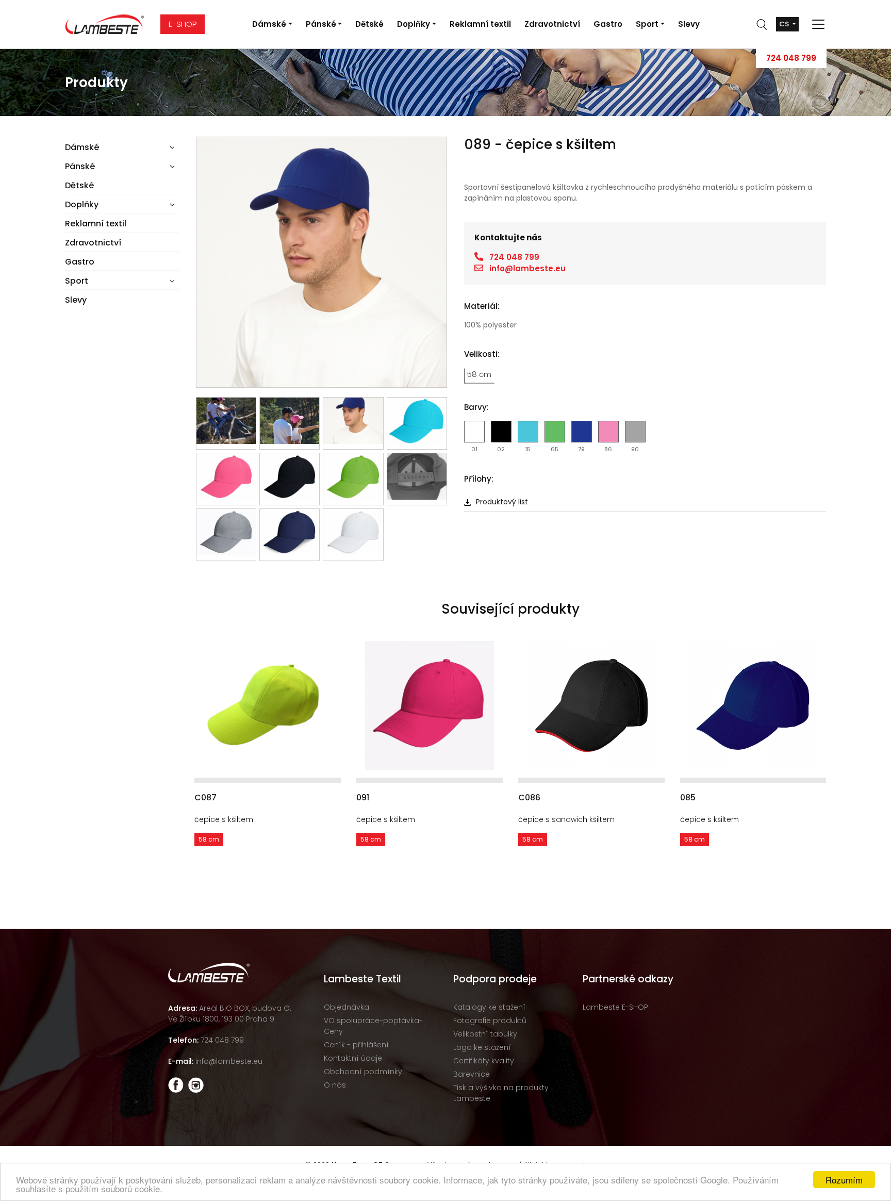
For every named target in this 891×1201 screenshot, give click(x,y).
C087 (205, 797)
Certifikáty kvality (483, 1061)
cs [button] (784, 24)
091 (362, 797)
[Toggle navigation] (815, 24)
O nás (335, 1085)
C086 (529, 797)
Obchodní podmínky (363, 1071)
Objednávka (346, 1007)
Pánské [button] (321, 24)
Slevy (689, 24)
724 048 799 (791, 58)
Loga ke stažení (482, 1047)
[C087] (267, 705)
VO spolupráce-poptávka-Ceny (373, 1026)
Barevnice (471, 1074)
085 (688, 797)
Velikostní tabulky (485, 1034)
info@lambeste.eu (527, 268)
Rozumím (844, 1179)
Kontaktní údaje (353, 1058)
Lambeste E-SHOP (615, 1007)
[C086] (591, 705)
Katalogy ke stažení (489, 1007)
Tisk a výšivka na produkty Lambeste (501, 1093)
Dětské (369, 24)
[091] (429, 705)
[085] (752, 705)
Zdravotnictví (552, 24)
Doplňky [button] (413, 24)
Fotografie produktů (489, 1020)
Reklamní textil (480, 24)
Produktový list (502, 502)
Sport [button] (647, 24)
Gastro (607, 24)
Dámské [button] (269, 24)
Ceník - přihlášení (356, 1045)
